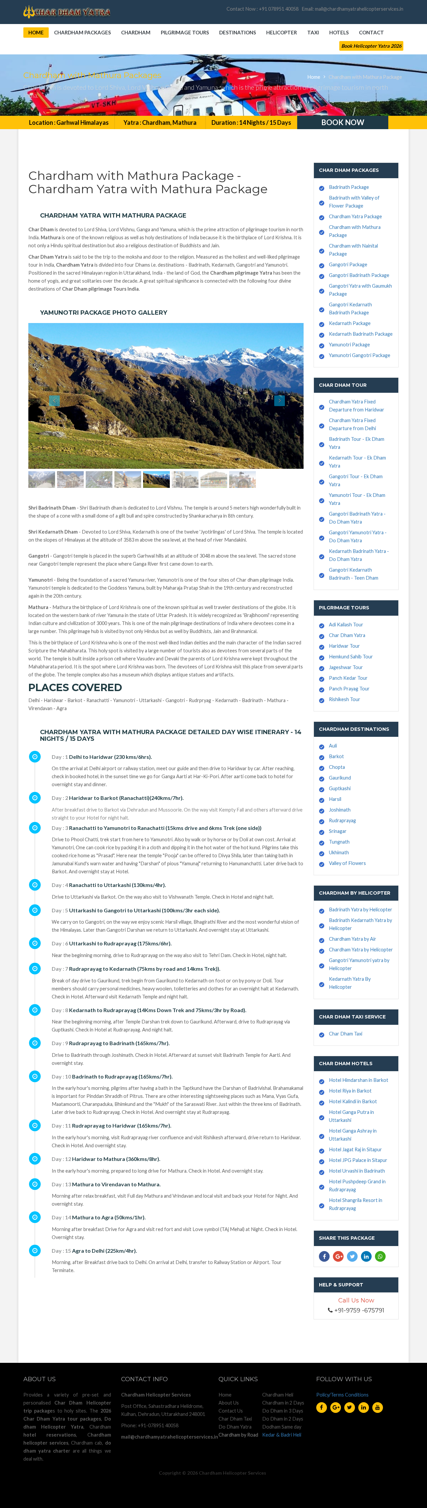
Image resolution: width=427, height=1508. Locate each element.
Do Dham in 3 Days (282, 1411)
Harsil (335, 799)
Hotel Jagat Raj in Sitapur (355, 1149)
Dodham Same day (281, 1427)
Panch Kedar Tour (348, 678)
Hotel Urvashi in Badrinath (357, 1171)
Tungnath (339, 842)
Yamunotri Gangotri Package (359, 355)
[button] (49, 396)
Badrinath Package (349, 187)
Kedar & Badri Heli (281, 1435)
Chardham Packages (82, 32)
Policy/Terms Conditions (342, 1395)
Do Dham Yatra (235, 1427)
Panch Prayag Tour (349, 688)
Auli (333, 745)
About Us (229, 1403)
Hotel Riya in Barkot (350, 1091)
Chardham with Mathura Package (365, 77)
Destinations (237, 32)
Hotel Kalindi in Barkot (353, 1101)
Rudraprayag (342, 820)
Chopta (337, 767)
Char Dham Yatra (347, 635)
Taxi (313, 32)
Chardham (135, 32)
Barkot (336, 756)
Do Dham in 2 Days (282, 1419)
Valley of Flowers (347, 863)
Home (36, 32)
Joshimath (340, 810)
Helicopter (281, 32)
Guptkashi (340, 788)
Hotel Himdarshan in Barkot (358, 1080)
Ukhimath (339, 852)
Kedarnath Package (350, 323)
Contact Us (231, 1411)
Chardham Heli (277, 1395)
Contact (371, 32)
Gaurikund (340, 778)
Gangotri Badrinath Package (359, 275)
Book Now (342, 122)
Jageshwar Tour (346, 667)
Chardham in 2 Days (283, 1403)
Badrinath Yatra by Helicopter (360, 909)
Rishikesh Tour (344, 699)
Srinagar (338, 831)
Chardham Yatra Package (355, 216)
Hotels (339, 32)
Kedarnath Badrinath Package (361, 334)
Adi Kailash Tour (346, 624)
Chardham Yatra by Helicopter (361, 949)
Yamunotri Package (349, 344)
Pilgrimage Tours (185, 32)
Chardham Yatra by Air (352, 939)
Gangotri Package (348, 264)
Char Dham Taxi (345, 1033)
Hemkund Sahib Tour (351, 656)
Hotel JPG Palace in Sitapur (358, 1160)
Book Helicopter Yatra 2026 (371, 46)
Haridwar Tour (344, 646)
